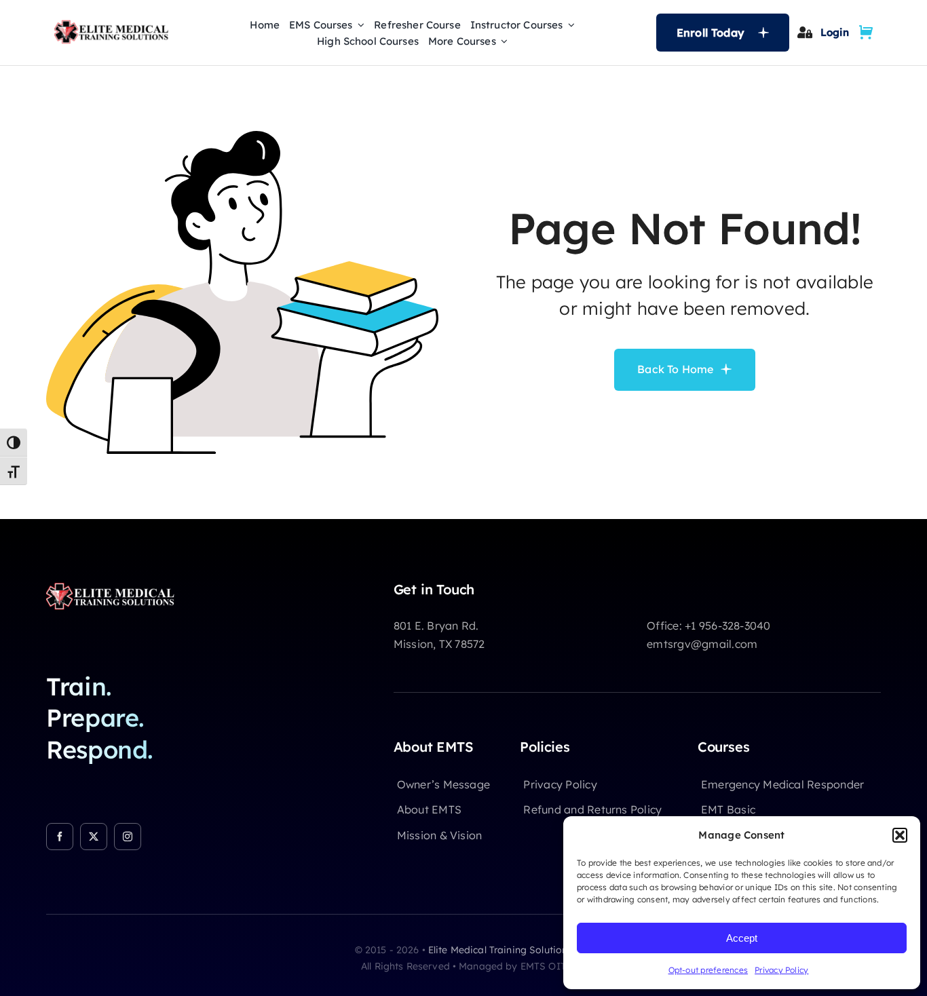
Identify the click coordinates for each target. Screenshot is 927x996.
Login (834, 32)
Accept (741, 938)
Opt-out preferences (708, 970)
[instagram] (127, 836)
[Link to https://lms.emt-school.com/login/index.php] (804, 32)
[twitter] (93, 836)
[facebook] (59, 836)
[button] (900, 835)
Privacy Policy (781, 970)
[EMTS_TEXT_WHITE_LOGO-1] (114, 587)
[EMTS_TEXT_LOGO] (114, 24)
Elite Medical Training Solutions (500, 950)
